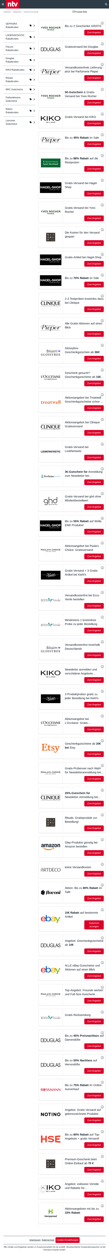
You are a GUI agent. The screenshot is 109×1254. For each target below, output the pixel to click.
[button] (72, 28)
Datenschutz (48, 1240)
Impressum (35, 1240)
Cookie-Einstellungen (67, 1240)
